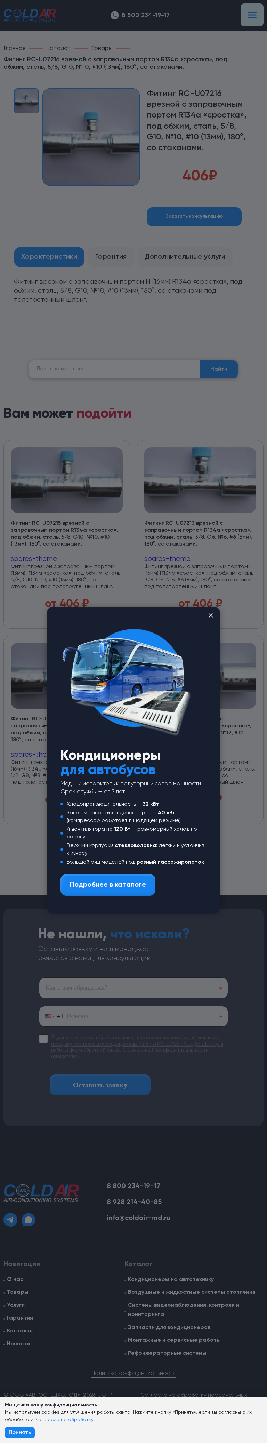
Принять (20, 1432)
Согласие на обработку (65, 1419)
